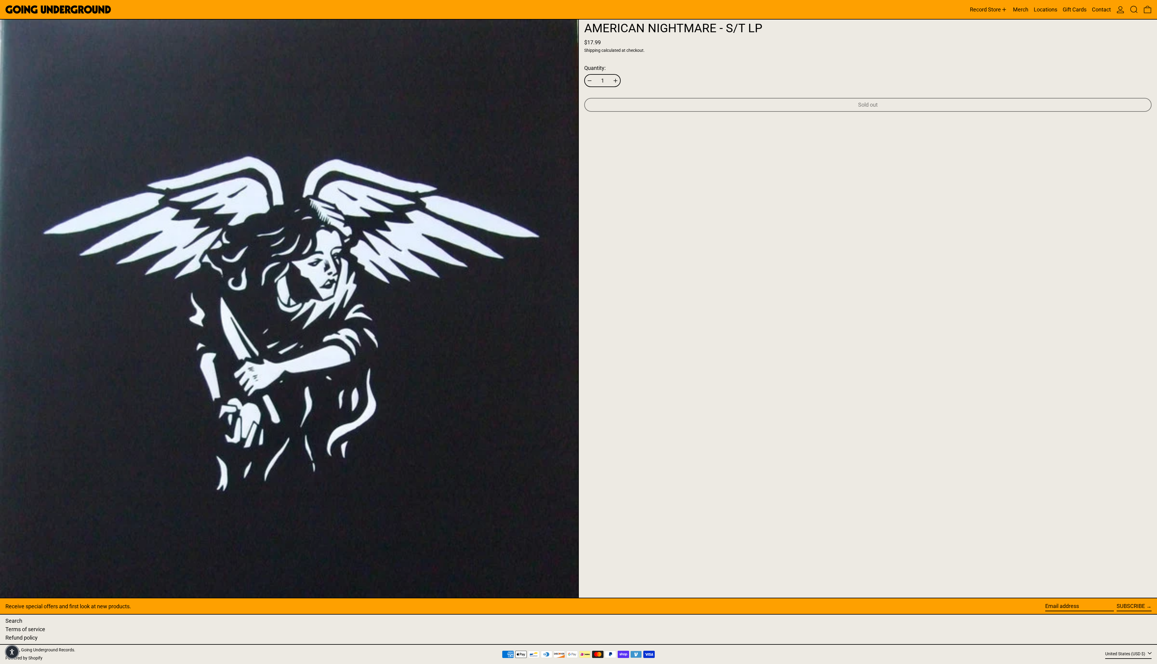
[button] (1134, 9)
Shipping (592, 50)
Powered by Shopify (23, 658)
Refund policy (21, 637)
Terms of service (25, 629)
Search (13, 621)
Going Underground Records (47, 650)
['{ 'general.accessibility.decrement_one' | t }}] (590, 81)
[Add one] (615, 81)
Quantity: (595, 68)
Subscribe (1131, 606)
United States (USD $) (1125, 653)
